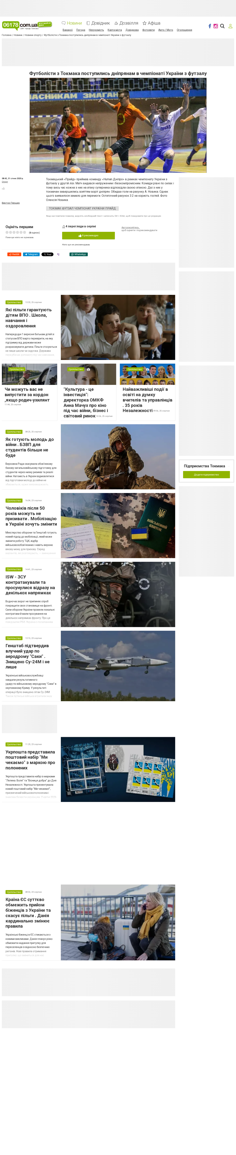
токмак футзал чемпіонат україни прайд (82, 208)
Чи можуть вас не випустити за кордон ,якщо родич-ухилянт (27, 395)
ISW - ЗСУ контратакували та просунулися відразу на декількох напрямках (30, 584)
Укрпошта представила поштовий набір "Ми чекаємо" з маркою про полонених (30, 759)
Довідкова (132, 29)
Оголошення (184, 29)
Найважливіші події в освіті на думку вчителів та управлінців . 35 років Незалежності (147, 400)
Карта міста (115, 29)
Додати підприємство (206, 474)
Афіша (154, 23)
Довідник (100, 23)
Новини (74, 23)
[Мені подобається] (3, 188)
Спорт (5, 182)
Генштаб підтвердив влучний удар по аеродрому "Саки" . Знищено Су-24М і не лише (28, 656)
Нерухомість (96, 29)
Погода (80, 29)
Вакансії (68, 29)
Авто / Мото (165, 29)
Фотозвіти (148, 29)
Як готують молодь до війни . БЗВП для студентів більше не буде (30, 447)
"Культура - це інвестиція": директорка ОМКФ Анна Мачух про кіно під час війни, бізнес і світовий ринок (86, 403)
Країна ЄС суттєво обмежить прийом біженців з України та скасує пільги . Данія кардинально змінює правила (28, 913)
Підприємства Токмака (204, 466)
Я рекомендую (89, 235)
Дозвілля (128, 23)
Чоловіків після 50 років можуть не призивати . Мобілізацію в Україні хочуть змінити (31, 516)
